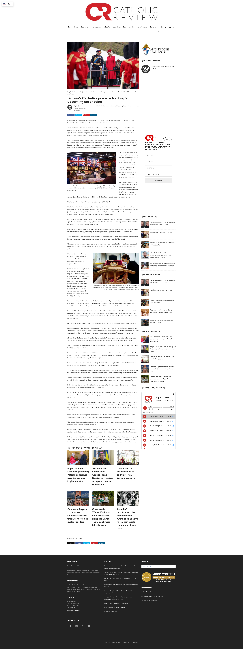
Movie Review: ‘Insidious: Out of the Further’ (116, 603)
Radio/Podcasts (142, 27)
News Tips (131, 27)
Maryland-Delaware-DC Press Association (152, 596)
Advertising (117, 27)
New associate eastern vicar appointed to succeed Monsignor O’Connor (162, 281)
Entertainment (97, 27)
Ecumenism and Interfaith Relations (112, 106)
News (76, 27)
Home (70, 27)
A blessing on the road (110, 611)
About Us (107, 27)
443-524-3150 (71, 608)
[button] (174, 27)
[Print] (68, 543)
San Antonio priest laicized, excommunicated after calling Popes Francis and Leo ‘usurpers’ (160, 255)
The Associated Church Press (149, 601)
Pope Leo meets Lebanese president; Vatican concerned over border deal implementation (78, 475)
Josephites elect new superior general (161, 232)
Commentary (85, 27)
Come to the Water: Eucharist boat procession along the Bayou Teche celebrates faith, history (160, 378)
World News (135, 106)
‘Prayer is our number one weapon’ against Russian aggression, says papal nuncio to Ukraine (163, 348)
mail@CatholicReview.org (74, 610)
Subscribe (153, 27)
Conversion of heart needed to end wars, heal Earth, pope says (162, 357)
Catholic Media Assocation (148, 592)
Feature (125, 106)
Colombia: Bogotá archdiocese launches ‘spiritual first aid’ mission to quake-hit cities (77, 515)
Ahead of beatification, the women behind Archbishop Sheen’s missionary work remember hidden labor (127, 519)
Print (70, 543)
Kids (124, 27)
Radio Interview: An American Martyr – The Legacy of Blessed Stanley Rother (162, 311)
